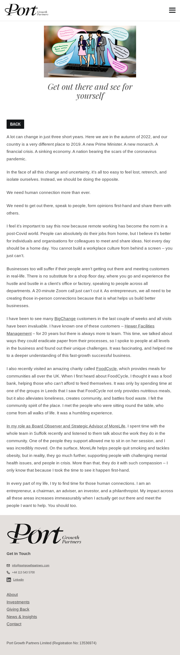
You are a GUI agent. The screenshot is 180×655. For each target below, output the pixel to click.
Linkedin (18, 579)
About (12, 594)
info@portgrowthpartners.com (30, 565)
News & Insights (22, 616)
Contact (14, 624)
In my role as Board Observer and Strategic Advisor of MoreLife (66, 426)
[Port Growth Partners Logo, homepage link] (77, 10)
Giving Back (18, 609)
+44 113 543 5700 (23, 572)
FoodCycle (106, 368)
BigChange (65, 318)
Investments (18, 602)
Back (15, 124)
